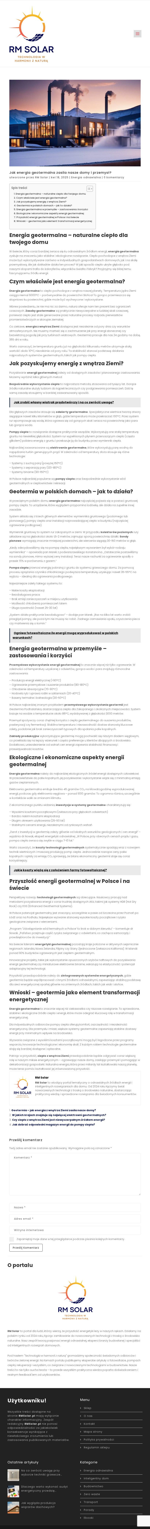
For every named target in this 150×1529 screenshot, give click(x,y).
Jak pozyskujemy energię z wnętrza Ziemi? (41, 201)
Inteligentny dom (96, 1478)
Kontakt (89, 1424)
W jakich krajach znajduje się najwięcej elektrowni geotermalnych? (59, 1115)
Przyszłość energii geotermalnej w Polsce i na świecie (47, 217)
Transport (91, 1502)
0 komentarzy (114, 177)
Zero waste (92, 1494)
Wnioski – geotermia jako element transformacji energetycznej (54, 221)
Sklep (87, 1408)
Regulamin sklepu (97, 1447)
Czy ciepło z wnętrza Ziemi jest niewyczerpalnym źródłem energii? (58, 1120)
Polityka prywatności (99, 1439)
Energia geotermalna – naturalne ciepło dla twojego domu (51, 193)
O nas (88, 1416)
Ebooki (88, 1518)
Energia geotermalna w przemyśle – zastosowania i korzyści (52, 209)
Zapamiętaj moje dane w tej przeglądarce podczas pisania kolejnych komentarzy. (71, 1239)
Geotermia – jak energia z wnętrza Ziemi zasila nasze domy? (53, 1110)
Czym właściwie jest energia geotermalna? (41, 197)
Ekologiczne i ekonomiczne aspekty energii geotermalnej (50, 213)
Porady (89, 1510)
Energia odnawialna (86, 177)
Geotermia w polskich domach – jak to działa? (44, 205)
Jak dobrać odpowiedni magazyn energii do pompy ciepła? (53, 1124)
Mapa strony (93, 1432)
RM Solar (41, 177)
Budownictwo (93, 1486)
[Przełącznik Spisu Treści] (88, 189)
